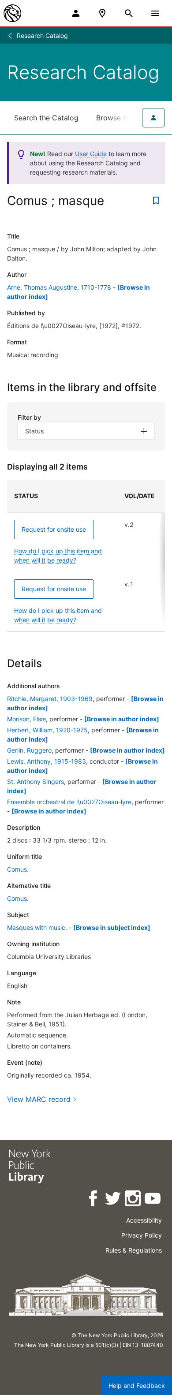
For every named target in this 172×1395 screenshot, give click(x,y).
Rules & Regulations (133, 1250)
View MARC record (39, 1099)
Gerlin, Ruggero (29, 750)
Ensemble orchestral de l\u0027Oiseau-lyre (69, 802)
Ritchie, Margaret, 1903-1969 (50, 698)
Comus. (18, 869)
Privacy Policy (141, 1235)
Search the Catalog (46, 117)
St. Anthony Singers (35, 781)
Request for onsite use (54, 529)
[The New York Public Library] (12, 13)
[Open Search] (129, 13)
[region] (86, 556)
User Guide (91, 153)
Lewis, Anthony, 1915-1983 (46, 761)
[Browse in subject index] (111, 927)
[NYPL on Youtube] (153, 1200)
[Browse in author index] (121, 719)
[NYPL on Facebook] (93, 1200)
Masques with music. (37, 927)
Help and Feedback (136, 1385)
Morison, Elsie (26, 719)
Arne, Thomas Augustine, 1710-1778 (59, 287)
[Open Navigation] (155, 13)
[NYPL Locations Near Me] (102, 13)
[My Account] (76, 13)
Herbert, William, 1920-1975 (47, 730)
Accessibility (144, 1220)
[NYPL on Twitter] (113, 1200)
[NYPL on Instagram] (133, 1200)
